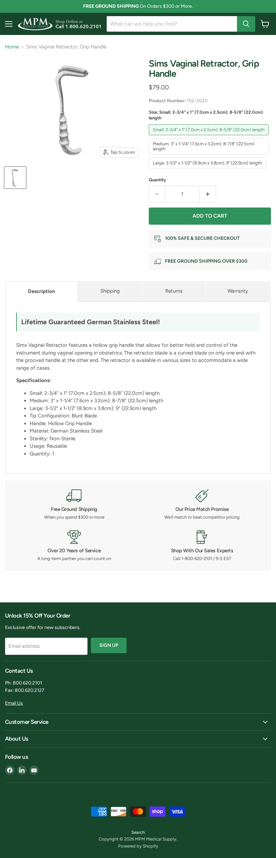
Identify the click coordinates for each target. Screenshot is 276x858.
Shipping (110, 291)
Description (41, 291)
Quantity (157, 179)
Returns (173, 291)
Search (138, 832)
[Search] (246, 24)
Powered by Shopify (138, 846)
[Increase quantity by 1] (208, 194)
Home (12, 47)
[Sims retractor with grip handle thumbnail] (15, 177)
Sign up (108, 645)
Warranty (238, 291)
